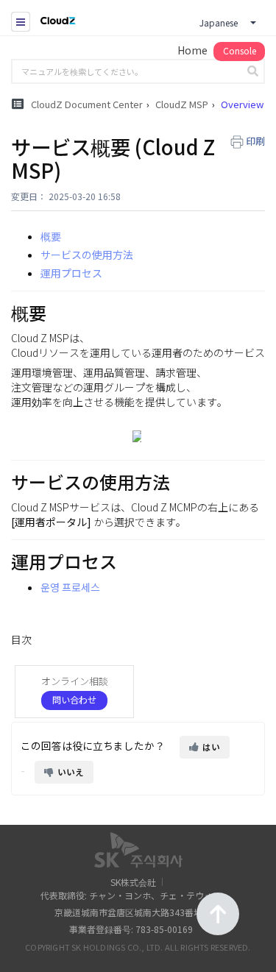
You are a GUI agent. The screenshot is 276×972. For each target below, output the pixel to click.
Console (239, 50)
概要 (50, 236)
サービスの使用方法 (86, 254)
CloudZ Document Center (87, 104)
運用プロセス (71, 273)
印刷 (255, 141)
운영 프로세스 (70, 587)
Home (192, 50)
